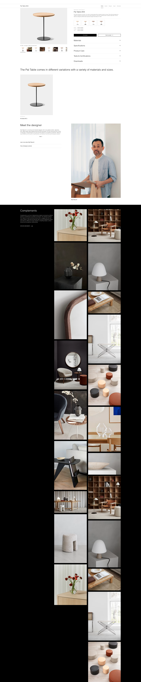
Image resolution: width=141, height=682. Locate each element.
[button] (22, 49)
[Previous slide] (21, 26)
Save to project (108, 35)
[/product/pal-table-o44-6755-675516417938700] (101, 23)
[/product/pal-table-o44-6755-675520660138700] (77, 23)
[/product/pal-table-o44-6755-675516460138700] (93, 23)
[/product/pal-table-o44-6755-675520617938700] (85, 23)
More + (40, 136)
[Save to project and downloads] (51, 76)
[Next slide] (66, 26)
